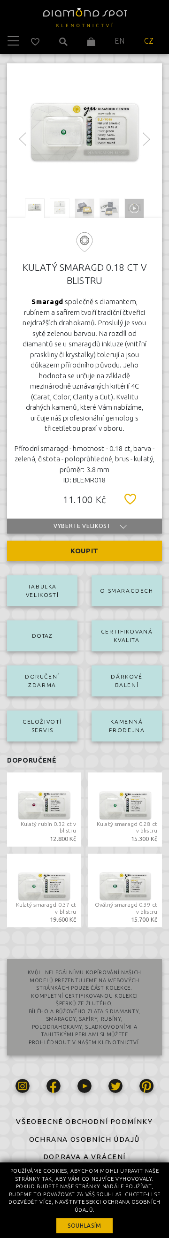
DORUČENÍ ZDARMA (42, 680)
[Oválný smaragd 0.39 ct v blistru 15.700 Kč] (125, 889)
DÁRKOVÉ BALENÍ (126, 680)
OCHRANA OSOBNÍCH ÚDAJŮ (84, 1139)
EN (119, 41)
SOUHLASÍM (84, 1226)
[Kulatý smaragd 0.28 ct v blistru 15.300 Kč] (125, 808)
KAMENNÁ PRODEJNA (127, 725)
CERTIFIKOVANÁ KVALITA (127, 635)
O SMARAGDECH (126, 591)
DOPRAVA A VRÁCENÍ (84, 1157)
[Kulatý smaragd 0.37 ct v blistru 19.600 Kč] (44, 889)
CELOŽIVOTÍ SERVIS (42, 725)
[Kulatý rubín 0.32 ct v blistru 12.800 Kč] (44, 808)
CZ (149, 41)
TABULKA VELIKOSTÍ (42, 590)
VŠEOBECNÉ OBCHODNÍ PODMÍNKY (84, 1121)
